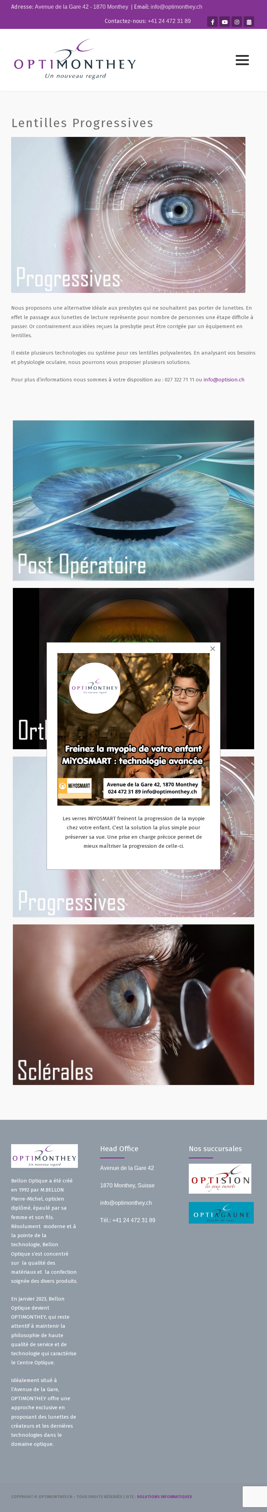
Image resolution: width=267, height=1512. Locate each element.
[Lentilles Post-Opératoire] (133, 500)
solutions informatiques (164, 1497)
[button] (242, 60)
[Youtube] (224, 21)
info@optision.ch (224, 380)
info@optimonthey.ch (176, 7)
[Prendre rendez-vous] (249, 21)
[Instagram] (237, 21)
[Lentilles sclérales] (133, 1004)
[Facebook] (212, 21)
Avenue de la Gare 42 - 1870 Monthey (81, 7)
